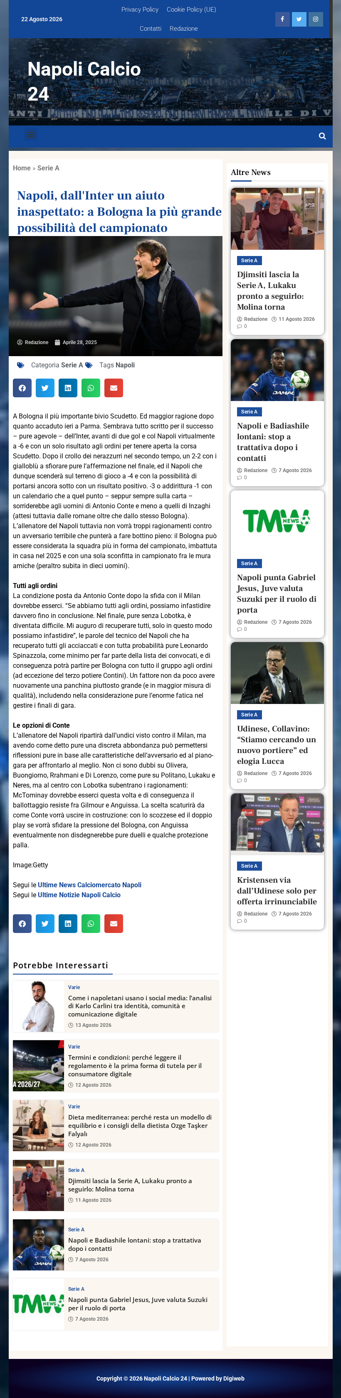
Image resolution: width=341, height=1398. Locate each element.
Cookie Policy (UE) (191, 9)
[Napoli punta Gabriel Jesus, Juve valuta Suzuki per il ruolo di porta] (38, 1304)
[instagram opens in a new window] (316, 19)
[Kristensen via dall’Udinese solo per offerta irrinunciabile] (277, 824)
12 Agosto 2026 (93, 1085)
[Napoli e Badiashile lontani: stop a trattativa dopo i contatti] (38, 1244)
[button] (31, 134)
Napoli (125, 365)
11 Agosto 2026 (93, 1200)
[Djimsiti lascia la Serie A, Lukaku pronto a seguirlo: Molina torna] (38, 1185)
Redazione (184, 28)
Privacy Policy (139, 9)
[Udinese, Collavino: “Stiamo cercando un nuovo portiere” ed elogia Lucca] (277, 673)
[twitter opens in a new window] (299, 19)
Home (22, 168)
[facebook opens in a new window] (282, 19)
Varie (74, 987)
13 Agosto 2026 (93, 1025)
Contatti (150, 28)
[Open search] (322, 136)
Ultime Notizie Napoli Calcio (79, 895)
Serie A (48, 168)
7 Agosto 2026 (92, 1259)
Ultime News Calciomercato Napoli (89, 885)
